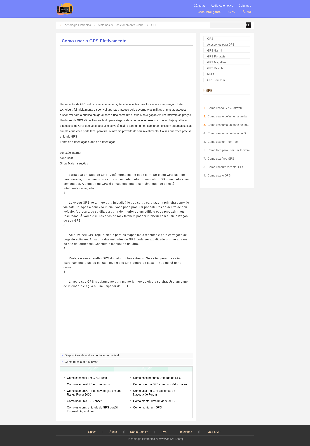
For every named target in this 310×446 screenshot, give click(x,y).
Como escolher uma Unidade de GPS (157, 377)
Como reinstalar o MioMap (81, 361)
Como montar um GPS (147, 407)
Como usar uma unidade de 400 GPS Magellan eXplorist (229, 124)
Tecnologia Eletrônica (77, 25)
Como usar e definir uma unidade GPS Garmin (229, 116)
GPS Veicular (215, 68)
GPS (231, 12)
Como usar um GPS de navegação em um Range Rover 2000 (94, 392)
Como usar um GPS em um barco (88, 384)
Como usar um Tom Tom (223, 141)
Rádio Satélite (139, 431)
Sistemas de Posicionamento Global (121, 25)
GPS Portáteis (216, 56)
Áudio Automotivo (222, 5)
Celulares (245, 5)
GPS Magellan (216, 62)
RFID (210, 74)
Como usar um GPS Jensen (84, 401)
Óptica (92, 431)
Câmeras (199, 5)
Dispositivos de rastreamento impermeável (92, 355)
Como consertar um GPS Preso (87, 377)
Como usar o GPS (219, 175)
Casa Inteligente (209, 12)
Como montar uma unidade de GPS (156, 401)
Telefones (186, 431)
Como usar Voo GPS (221, 158)
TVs (163, 431)
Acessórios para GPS (221, 44)
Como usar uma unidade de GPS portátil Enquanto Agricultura (92, 409)
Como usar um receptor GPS (226, 167)
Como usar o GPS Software (225, 108)
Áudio (247, 12)
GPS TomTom (216, 80)
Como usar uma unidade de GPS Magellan (229, 133)
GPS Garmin (215, 50)
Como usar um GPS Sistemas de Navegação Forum (154, 392)
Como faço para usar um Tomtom (229, 150)
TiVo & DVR (212, 431)
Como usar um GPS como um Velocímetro (160, 384)
